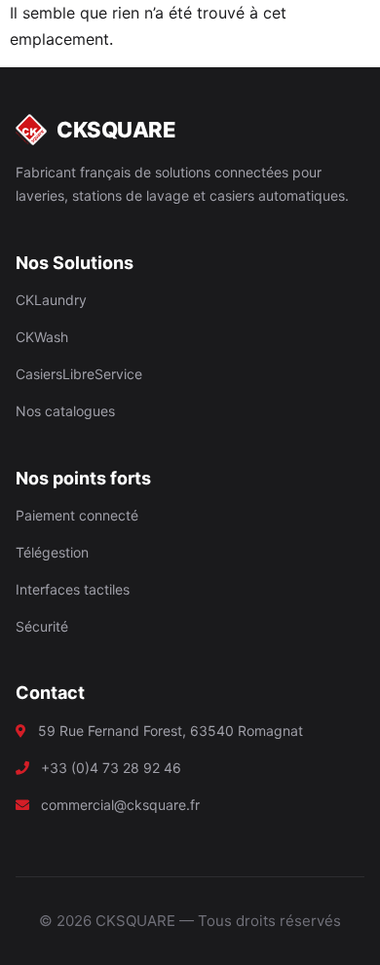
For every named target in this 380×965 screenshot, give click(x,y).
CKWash (42, 336)
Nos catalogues (65, 411)
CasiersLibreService (79, 374)
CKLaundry (51, 299)
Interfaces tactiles (73, 589)
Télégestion (52, 552)
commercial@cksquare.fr (120, 804)
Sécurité (42, 626)
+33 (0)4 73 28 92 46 (111, 767)
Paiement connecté (77, 515)
